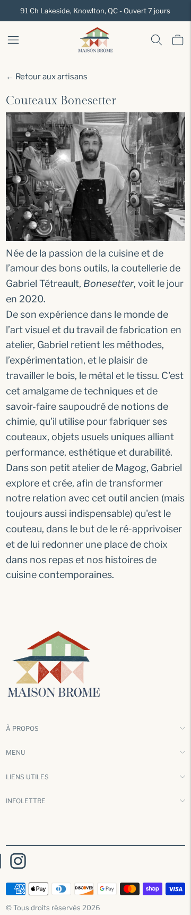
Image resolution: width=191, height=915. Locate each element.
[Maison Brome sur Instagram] (18, 862)
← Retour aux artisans (47, 76)
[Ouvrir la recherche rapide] (156, 40)
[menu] (13, 40)
